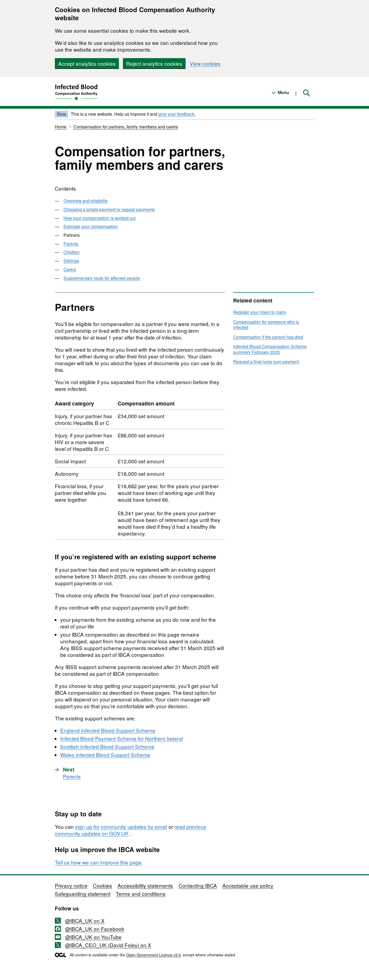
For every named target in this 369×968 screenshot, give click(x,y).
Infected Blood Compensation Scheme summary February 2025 (270, 349)
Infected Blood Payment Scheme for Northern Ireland (121, 738)
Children (71, 252)
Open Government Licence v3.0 (153, 954)
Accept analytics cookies (87, 63)
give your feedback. (177, 114)
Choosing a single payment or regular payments (109, 209)
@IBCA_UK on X (85, 920)
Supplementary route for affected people (101, 278)
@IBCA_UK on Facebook (94, 928)
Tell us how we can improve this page (98, 862)
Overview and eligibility (85, 201)
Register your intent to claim (259, 312)
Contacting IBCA (198, 885)
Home (60, 127)
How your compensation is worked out (99, 218)
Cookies (102, 885)
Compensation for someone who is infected (266, 324)
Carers (69, 269)
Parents (70, 244)
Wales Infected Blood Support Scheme (105, 754)
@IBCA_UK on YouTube (93, 936)
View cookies (205, 63)
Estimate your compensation (90, 226)
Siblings (71, 261)
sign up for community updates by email (121, 826)
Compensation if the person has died (268, 337)
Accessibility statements (145, 885)
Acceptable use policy (247, 885)
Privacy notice (71, 885)
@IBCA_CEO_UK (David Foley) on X (108, 945)
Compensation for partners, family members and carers (125, 127)
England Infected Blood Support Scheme (107, 730)
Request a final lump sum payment (266, 361)
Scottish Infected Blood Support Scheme (107, 746)
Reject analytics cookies (154, 63)
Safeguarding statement (82, 893)
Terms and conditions (141, 893)
